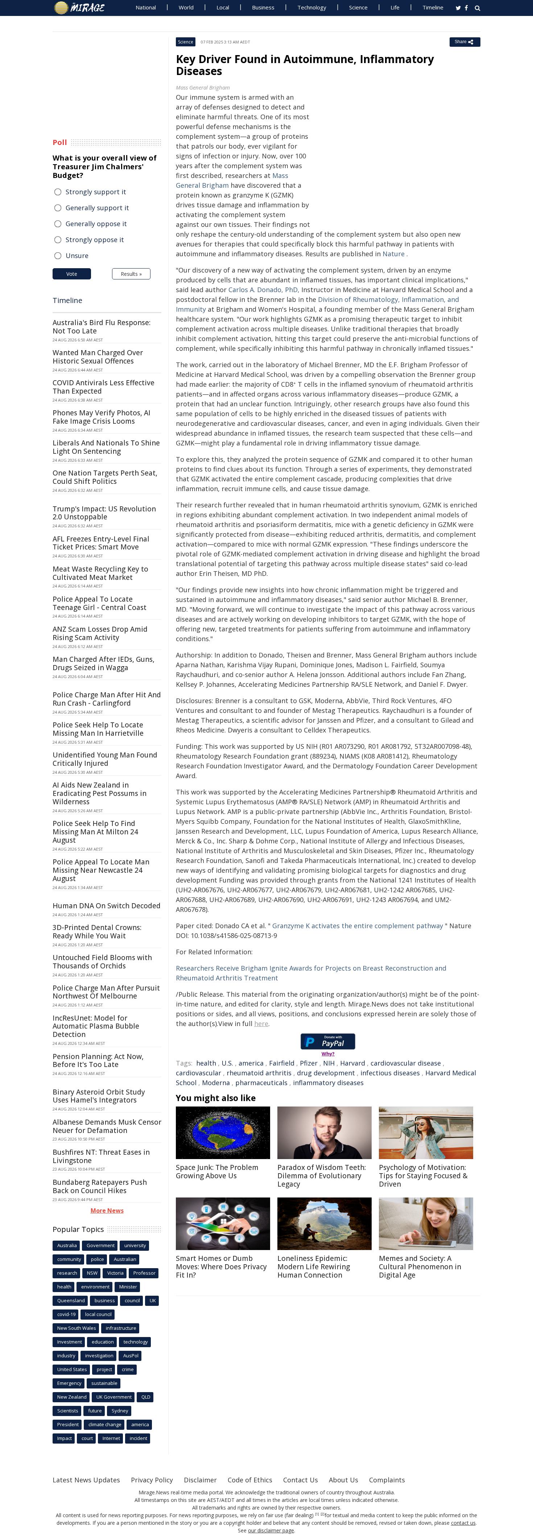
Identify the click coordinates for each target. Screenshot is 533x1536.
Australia (67, 1245)
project (104, 1369)
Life (395, 7)
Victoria (115, 1273)
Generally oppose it (96, 223)
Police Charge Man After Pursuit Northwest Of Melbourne (106, 992)
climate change (104, 1424)
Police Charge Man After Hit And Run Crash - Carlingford (107, 699)
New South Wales (76, 1328)
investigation (99, 1355)
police (97, 1259)
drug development (326, 1072)
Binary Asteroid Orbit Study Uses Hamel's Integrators (99, 1096)
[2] (323, 1514)
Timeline (432, 7)
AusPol (131, 1355)
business (105, 1300)
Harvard (352, 1063)
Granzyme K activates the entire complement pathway (357, 925)
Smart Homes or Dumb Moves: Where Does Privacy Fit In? (221, 1267)
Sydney (120, 1410)
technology (136, 1341)
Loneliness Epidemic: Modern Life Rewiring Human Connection (313, 1267)
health (206, 1063)
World (186, 7)
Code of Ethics (250, 1479)
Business (263, 7)
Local (222, 7)
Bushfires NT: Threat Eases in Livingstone (101, 1156)
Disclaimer (200, 1479)
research (67, 1273)
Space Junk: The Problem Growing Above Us (217, 1171)
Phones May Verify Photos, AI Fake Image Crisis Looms (101, 417)
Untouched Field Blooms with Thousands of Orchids (102, 962)
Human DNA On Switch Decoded (107, 905)
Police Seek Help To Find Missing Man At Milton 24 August (95, 832)
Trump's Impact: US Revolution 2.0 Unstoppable (104, 513)
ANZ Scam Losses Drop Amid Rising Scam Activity (100, 633)
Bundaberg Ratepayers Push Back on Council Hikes (100, 1186)
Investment (69, 1341)
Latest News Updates (86, 1479)
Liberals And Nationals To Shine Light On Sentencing (106, 447)
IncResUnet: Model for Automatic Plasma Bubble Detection (96, 1026)
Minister (128, 1286)
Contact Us (300, 1479)
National (146, 7)
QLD (145, 1397)
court (87, 1438)
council (132, 1300)
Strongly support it (96, 191)
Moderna (216, 1082)
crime (128, 1369)
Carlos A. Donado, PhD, (263, 289)
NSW (92, 1273)
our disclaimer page (271, 1530)
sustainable (104, 1383)
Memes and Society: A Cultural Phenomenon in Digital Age (420, 1267)
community (69, 1259)
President (68, 1424)
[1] (317, 1514)
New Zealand (72, 1397)
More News (107, 1211)
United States (72, 1369)
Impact (64, 1438)
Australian (125, 1259)
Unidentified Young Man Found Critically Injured (105, 759)
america (251, 1063)
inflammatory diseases (328, 1082)
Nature (394, 253)
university (135, 1245)
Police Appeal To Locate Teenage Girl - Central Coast (99, 603)
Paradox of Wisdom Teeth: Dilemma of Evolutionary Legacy (321, 1176)
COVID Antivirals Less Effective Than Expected (103, 387)
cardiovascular (198, 1072)
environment (95, 1286)
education (103, 1341)
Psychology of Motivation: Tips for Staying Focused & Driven (423, 1176)
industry (66, 1355)
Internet (111, 1438)
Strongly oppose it (95, 239)
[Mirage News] (83, 8)
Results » (131, 273)
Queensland (71, 1300)
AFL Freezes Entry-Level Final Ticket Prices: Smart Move (101, 543)
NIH (329, 1063)
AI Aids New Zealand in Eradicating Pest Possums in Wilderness (99, 793)
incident (138, 1438)
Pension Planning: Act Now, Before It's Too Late (98, 1061)
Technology (311, 7)
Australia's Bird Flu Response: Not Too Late (101, 327)
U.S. (227, 1063)
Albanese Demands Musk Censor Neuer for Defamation (107, 1126)
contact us (463, 1522)
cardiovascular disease (406, 1063)
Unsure (77, 255)
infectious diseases (390, 1072)
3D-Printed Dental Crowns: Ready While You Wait (97, 932)
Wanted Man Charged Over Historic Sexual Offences (98, 357)
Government (101, 1245)
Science (358, 7)
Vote (71, 273)
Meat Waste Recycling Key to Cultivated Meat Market (100, 573)
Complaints (387, 1479)
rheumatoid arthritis (259, 1072)
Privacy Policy (152, 1479)
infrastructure (121, 1328)
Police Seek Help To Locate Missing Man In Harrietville (98, 729)
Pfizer (309, 1063)
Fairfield (281, 1063)
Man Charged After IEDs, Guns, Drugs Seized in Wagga (103, 663)
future (95, 1410)
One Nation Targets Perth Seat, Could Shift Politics (105, 477)
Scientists (67, 1410)
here (261, 1023)
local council (98, 1314)
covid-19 (66, 1314)
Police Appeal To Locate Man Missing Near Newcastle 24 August (101, 870)
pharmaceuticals (261, 1082)
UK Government (114, 1397)
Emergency (69, 1383)
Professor (144, 1273)
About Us (343, 1479)
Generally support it (97, 207)
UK (153, 1300)
